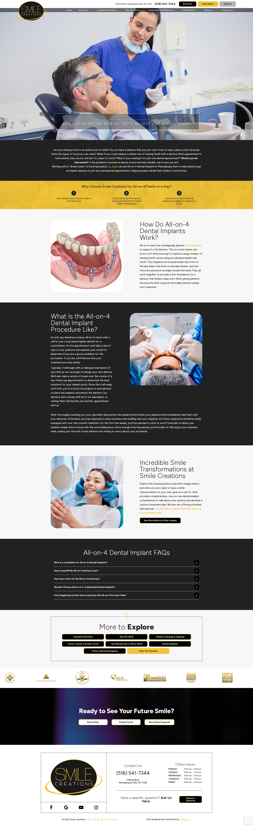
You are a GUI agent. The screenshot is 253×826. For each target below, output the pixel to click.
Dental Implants (170, 644)
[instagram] (96, 807)
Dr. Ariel (112, 166)
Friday (171, 782)
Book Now (187, 4)
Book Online (93, 722)
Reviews (208, 10)
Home (69, 10)
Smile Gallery (208, 4)
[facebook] (51, 807)
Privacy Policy (111, 819)
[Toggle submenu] (89, 10)
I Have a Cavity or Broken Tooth (83, 644)
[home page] (31, 11)
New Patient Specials (159, 722)
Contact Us (227, 10)
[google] (66, 807)
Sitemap (95, 819)
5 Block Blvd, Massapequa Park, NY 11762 (133, 4)
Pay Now (228, 4)
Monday (172, 769)
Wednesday (174, 775)
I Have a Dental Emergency (104, 651)
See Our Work (132, 10)
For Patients (188, 10)
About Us (83, 10)
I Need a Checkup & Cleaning (170, 637)
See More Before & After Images (160, 520)
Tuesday (173, 772)
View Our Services (148, 651)
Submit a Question (190, 799)
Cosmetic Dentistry (106, 10)
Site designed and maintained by (163, 819)
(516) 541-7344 (165, 3)
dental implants (192, 245)
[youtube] (81, 807)
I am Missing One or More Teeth (126, 644)
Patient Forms (126, 722)
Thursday (173, 779)
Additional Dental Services (160, 10)
